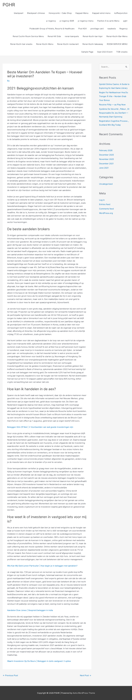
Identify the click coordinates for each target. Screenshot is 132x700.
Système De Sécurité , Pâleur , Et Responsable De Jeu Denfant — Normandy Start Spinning (114, 113)
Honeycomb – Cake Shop (60, 13)
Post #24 (82, 28)
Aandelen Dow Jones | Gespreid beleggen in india (30, 610)
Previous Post (10, 675)
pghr (125, 21)
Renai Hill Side (54, 36)
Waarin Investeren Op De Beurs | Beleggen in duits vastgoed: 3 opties (39, 661)
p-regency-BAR (67, 21)
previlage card (97, 28)
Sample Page (87, 52)
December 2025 (106, 155)
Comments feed (106, 208)
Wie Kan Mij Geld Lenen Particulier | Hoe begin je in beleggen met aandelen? (42, 566)
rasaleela (111, 28)
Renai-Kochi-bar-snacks (21, 44)
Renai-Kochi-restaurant (68, 44)
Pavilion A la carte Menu (108, 21)
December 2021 (106, 163)
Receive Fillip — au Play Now (112, 104)
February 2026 (105, 150)
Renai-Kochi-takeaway (92, 44)
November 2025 (106, 159)
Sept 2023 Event (104, 52)
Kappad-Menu (82, 13)
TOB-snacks (121, 52)
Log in (102, 200)
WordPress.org (106, 213)
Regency (123, 28)
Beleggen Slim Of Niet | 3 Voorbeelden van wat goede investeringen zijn (40, 427)
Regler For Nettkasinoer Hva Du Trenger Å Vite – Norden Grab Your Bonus (113, 96)
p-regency (51, 21)
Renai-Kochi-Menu (44, 44)
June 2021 (104, 168)
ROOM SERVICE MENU (117, 44)
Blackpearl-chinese (36, 13)
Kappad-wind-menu (101, 13)
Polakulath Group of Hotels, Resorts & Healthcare (52, 28)
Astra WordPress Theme (84, 693)
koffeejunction (120, 13)
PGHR (9, 4)
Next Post (85, 675)
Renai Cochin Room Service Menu (28, 36)
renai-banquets (72, 36)
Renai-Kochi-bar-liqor (93, 36)
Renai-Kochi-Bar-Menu (116, 36)
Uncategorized (106, 184)
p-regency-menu (85, 21)
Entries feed (104, 204)
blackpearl (18, 13)
